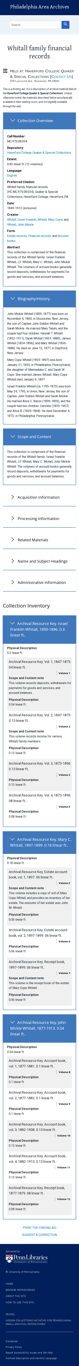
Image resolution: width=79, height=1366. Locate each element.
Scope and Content (34, 436)
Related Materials (33, 539)
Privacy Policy (14, 1347)
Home (9, 1284)
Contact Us (61, 76)
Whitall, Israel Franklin (21, 219)
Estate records (17, 236)
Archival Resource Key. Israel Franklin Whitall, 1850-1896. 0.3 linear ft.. (39, 629)
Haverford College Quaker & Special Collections (39, 152)
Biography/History (34, 298)
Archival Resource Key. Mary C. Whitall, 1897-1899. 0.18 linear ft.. (40, 842)
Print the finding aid (39, 1228)
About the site (16, 1296)
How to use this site (20, 1302)
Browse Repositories (20, 1290)
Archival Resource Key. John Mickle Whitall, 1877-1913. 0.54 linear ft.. (38, 1028)
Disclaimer (12, 1341)
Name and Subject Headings (43, 561)
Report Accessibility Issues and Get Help (29, 1352)
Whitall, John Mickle (20, 224)
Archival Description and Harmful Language (31, 1358)
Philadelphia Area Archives (39, 7)
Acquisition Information (39, 497)
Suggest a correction (39, 1235)
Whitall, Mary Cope (50, 219)
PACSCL (10, 1314)
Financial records (39, 236)
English (12, 175)
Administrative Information (42, 582)
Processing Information (38, 518)
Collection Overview (35, 120)
